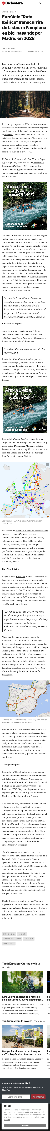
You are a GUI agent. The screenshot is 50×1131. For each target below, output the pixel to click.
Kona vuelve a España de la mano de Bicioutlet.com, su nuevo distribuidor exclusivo (21, 999)
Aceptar (25, 1126)
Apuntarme (38, 1097)
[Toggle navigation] (46, 3)
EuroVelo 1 (17, 359)
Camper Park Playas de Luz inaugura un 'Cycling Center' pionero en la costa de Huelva (22, 1054)
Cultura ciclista (8, 12)
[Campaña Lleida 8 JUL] (25, 205)
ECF (25, 597)
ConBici (29, 782)
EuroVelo (8, 134)
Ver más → (7, 967)
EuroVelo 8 (32, 530)
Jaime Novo (10, 49)
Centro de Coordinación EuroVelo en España (26, 159)
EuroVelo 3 (18, 438)
